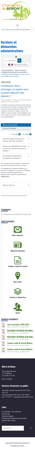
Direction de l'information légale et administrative (14, 195)
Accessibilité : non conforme (11, 412)
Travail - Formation (20, 70)
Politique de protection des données (14, 418)
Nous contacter (17, 235)
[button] (16, 140)
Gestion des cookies (8, 420)
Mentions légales (8, 416)
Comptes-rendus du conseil (17, 266)
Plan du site (6, 414)
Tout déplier (25, 134)
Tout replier (15, 134)
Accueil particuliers (7, 70)
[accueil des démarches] (16, 56)
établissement (5, 176)
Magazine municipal (18, 251)
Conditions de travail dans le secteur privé (14, 72)
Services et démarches (18, 297)
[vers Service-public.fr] (18, 65)
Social (18, 313)
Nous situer (18, 282)
